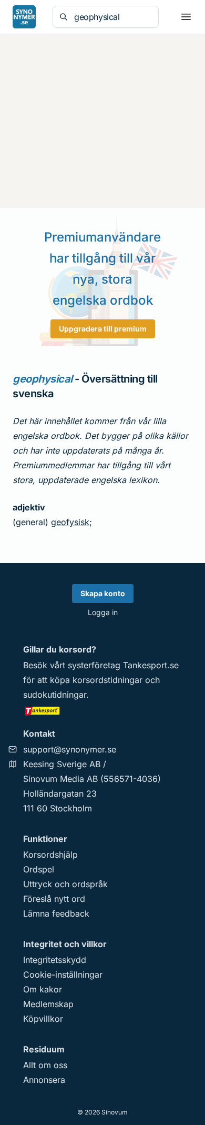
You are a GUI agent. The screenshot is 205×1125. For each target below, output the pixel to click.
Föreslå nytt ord (54, 898)
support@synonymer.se (69, 749)
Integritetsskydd (54, 960)
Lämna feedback (56, 913)
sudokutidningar (54, 694)
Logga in (103, 612)
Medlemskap (48, 1004)
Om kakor (42, 989)
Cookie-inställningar (62, 974)
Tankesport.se (151, 665)
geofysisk (70, 522)
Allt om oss (45, 1065)
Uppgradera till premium (103, 328)
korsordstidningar (107, 680)
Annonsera (44, 1079)
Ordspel (38, 869)
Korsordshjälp (50, 854)
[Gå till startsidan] (24, 16)
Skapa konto (102, 593)
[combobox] (113, 17)
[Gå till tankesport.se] (102, 710)
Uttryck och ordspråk (65, 884)
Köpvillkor (43, 1018)
